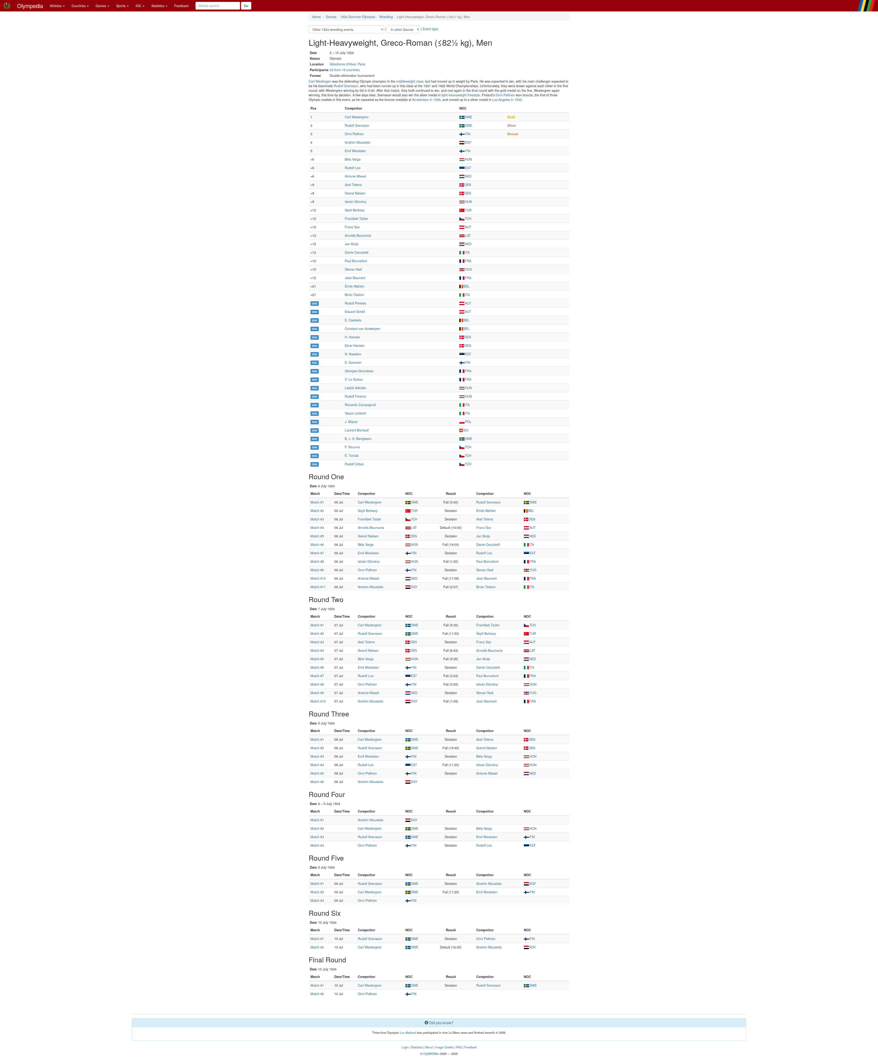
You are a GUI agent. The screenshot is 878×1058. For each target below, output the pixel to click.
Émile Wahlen (354, 286)
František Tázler (356, 218)
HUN (468, 159)
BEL (467, 286)
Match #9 (317, 570)
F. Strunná (352, 447)
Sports (121, 5)
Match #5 (317, 536)
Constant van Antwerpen (362, 328)
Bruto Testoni (354, 294)
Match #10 (318, 578)
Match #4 (317, 527)
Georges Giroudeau (359, 371)
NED (468, 176)
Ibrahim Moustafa (357, 142)
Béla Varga (353, 159)
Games (101, 5)
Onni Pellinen (505, 95)
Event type (430, 29)
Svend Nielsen (355, 193)
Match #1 (317, 502)
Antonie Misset (355, 176)
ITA (467, 252)
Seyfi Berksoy (354, 210)
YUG (468, 269)
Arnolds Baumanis (358, 235)
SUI (465, 430)
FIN (467, 134)
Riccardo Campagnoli (360, 404)
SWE (468, 117)
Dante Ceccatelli (356, 252)
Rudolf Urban (354, 464)
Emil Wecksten (355, 150)
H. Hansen (352, 337)
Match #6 (317, 544)
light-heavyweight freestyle (461, 95)
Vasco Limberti (355, 413)
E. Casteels (353, 320)
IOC (139, 5)
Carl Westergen (320, 81)
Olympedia (30, 6)
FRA (468, 260)
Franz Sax (352, 227)
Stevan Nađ (353, 269)
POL (468, 421)
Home (316, 16)
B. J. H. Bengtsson (358, 438)
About (429, 1047)
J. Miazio (351, 421)
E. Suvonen (353, 362)
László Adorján (355, 387)
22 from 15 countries (345, 69)
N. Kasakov (353, 354)
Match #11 (318, 586)
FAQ (459, 1047)
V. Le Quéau (354, 379)
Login (405, 1047)
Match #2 (317, 510)
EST (468, 167)
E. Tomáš (352, 455)
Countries (79, 5)
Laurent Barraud (357, 430)
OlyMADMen (431, 1054)
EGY (468, 142)
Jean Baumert (355, 277)
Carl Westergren (357, 117)
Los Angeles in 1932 (507, 99)
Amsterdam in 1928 (426, 99)
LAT (468, 235)
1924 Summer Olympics (357, 16)
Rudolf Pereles (355, 303)
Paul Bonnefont (356, 260)
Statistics (158, 5)
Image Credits (444, 1047)
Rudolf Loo (353, 167)
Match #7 (317, 553)
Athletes (56, 5)
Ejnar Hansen (354, 345)
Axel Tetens (353, 184)
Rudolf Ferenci (355, 396)
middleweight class (409, 81)
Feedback (181, 5)
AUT (468, 227)
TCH (468, 218)
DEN (467, 184)
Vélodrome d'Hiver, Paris (347, 64)
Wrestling (386, 16)
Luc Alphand (408, 1033)
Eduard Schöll (355, 311)
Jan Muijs (352, 244)
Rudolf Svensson (346, 85)
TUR (468, 210)
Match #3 (317, 519)
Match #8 (317, 561)
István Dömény (356, 201)
